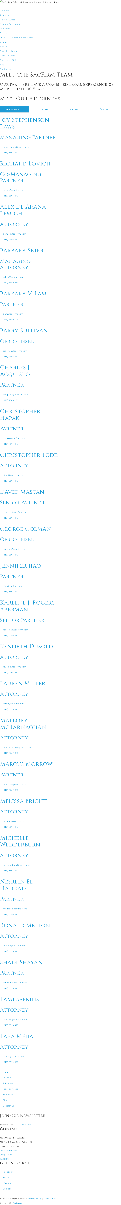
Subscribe (26, 1124)
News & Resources (10, 24)
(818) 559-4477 (7, 1154)
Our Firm (4, 11)
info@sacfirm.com (8, 1150)
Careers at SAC (8, 60)
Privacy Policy (34, 1198)
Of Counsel (103, 109)
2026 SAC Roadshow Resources (17, 38)
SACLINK (4, 1159)
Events (3, 33)
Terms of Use (49, 1198)
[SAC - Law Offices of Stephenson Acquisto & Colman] (29, 2)
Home (6, 1072)
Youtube (7, 1189)
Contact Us (6, 69)
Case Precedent (8, 56)
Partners (44, 109)
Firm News (5, 28)
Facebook (8, 1172)
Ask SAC (4, 46)
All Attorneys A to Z (14, 109)
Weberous (17, 1203)
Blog (2, 64)
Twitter (6, 1177)
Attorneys (5, 15)
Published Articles (9, 51)
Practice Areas (7, 20)
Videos (3, 42)
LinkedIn (7, 1183)
